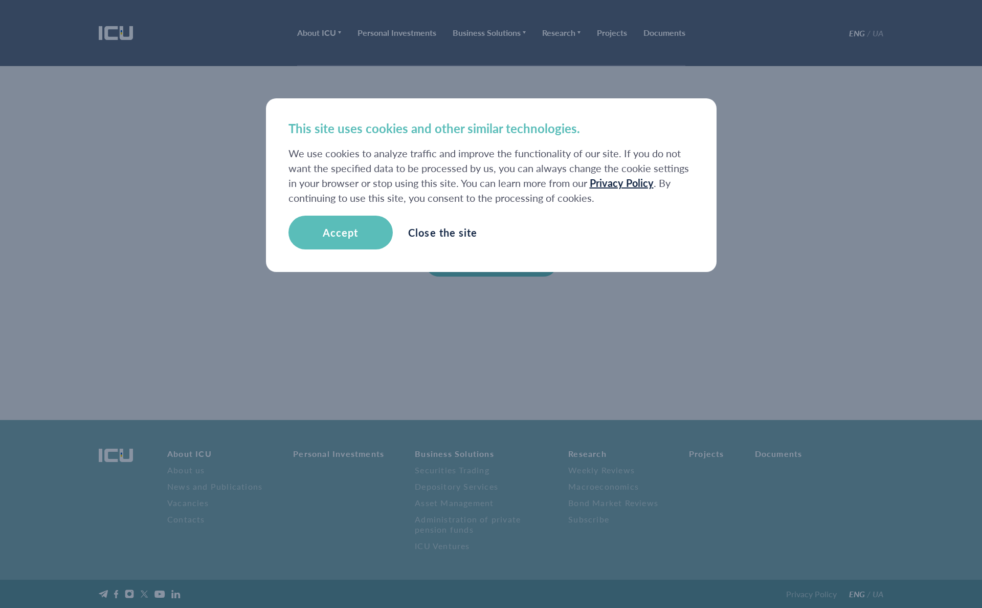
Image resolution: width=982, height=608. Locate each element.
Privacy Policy (622, 183)
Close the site (442, 232)
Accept (341, 232)
